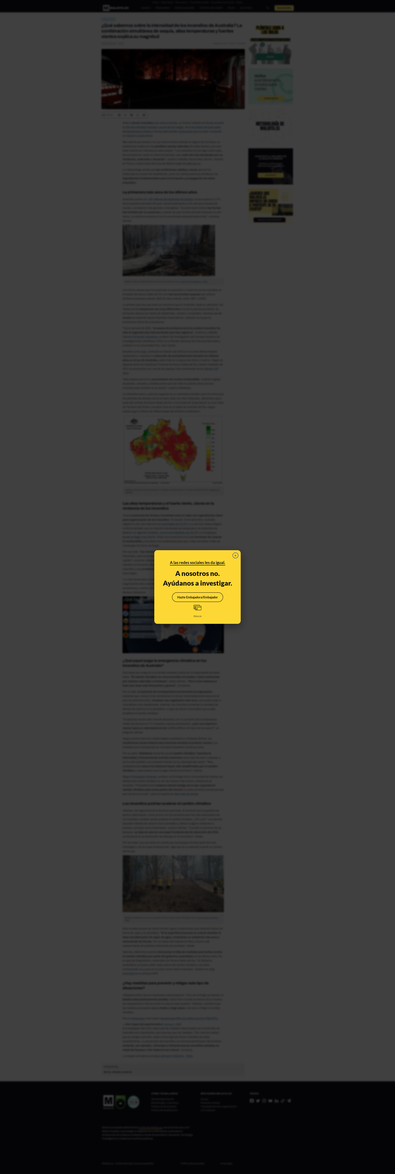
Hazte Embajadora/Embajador (197, 597)
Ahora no (197, 616)
